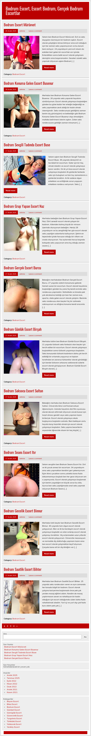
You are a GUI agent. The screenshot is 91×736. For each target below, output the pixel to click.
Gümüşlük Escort (14, 713)
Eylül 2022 (11, 681)
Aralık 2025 (12, 675)
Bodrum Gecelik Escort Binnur (23, 510)
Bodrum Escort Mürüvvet (20, 24)
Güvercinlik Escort (15, 715)
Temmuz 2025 (13, 678)
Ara (5, 633)
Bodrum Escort (18, 74)
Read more (49, 67)
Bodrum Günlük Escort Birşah (23, 329)
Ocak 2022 (12, 686)
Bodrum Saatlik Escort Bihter (22, 569)
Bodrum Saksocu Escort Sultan (23, 390)
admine (22, 31)
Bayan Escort (13, 701)
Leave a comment (35, 31)
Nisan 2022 (12, 684)
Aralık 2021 (12, 689)
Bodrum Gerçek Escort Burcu (22, 267)
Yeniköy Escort (13, 727)
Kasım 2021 (12, 692)
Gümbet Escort (13, 710)
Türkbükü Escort (14, 721)
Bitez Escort (12, 704)
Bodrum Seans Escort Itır (20, 452)
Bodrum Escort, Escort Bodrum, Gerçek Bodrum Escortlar (44, 10)
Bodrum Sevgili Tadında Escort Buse (27, 144)
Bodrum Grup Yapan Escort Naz (24, 206)
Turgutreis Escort (14, 718)
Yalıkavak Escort (14, 724)
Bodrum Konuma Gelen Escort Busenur (28, 83)
